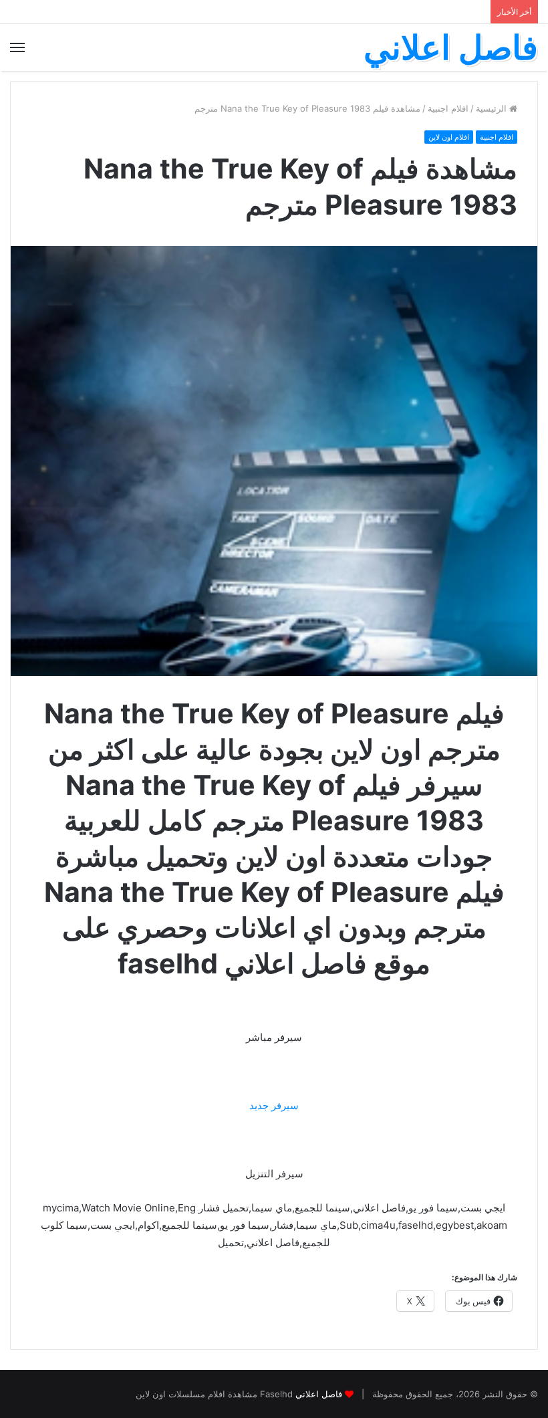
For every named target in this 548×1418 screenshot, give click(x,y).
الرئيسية (492, 108)
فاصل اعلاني (318, 1394)
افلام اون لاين (448, 137)
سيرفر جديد (274, 1105)
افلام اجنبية (448, 108)
